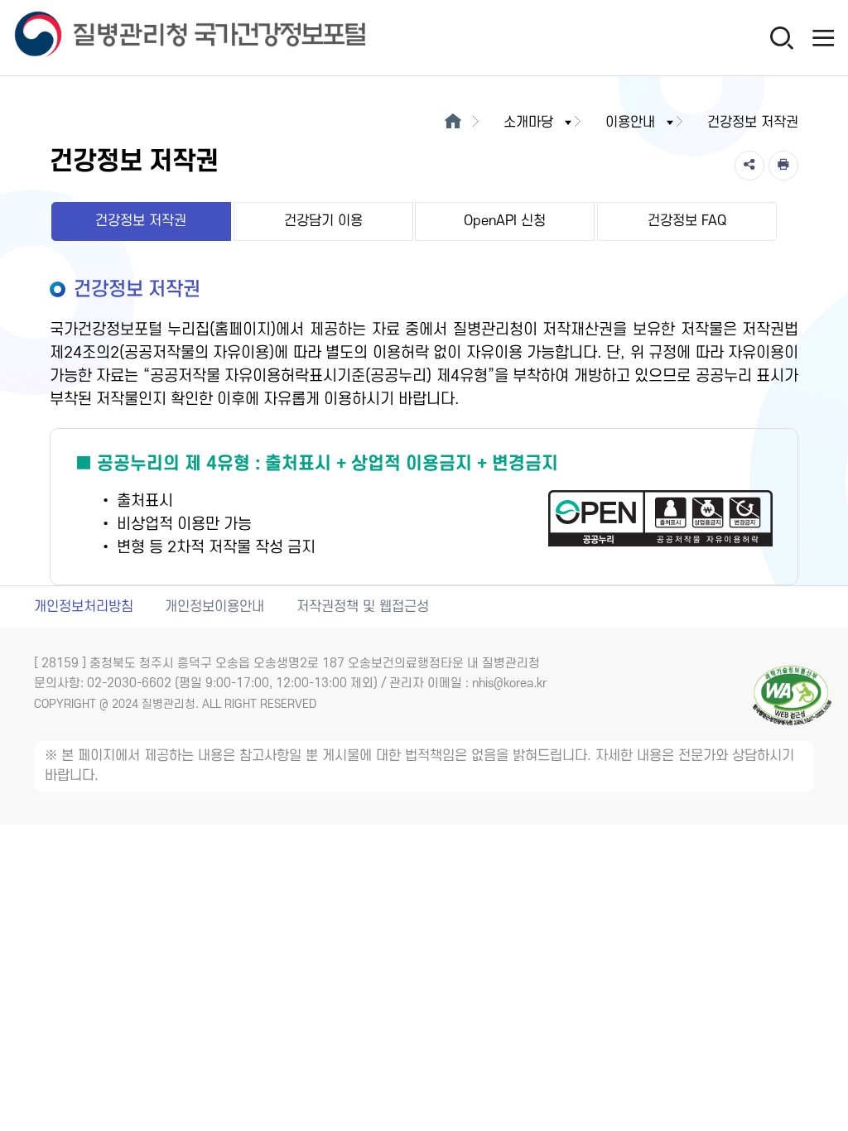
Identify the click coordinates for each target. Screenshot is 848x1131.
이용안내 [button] (630, 122)
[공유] (749, 165)
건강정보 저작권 (140, 221)
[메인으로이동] (452, 122)
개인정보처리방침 (83, 606)
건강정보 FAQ (687, 221)
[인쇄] (783, 165)
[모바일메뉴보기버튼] (823, 37)
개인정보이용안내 (214, 606)
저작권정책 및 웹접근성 (362, 606)
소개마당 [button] (528, 122)
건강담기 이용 (323, 221)
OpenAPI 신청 (505, 221)
